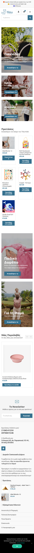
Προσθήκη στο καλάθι (25, 161)
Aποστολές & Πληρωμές (9, 510)
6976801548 (22, 4)
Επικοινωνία (5, 523)
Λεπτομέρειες (21, 542)
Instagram (3, 448)
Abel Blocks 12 (15, 494)
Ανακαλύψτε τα (12, 68)
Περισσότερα (9, 157)
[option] (17, 364)
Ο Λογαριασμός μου (8, 527)
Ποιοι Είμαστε (6, 519)
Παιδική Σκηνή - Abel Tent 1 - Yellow (20, 486)
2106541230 (13, 4)
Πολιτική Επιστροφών (8, 515)
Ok (17, 546)
